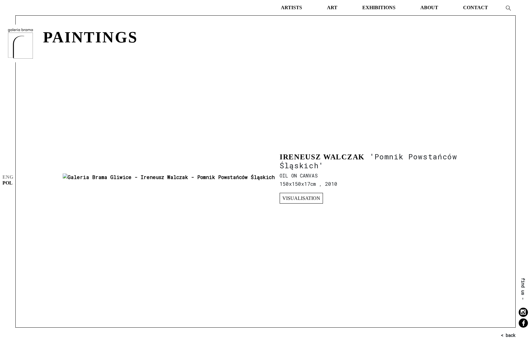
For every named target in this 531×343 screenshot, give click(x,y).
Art (332, 7)
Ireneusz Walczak (322, 157)
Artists (291, 7)
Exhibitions (378, 7)
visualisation (301, 198)
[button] (508, 7)
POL (7, 182)
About (429, 7)
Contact (475, 7)
